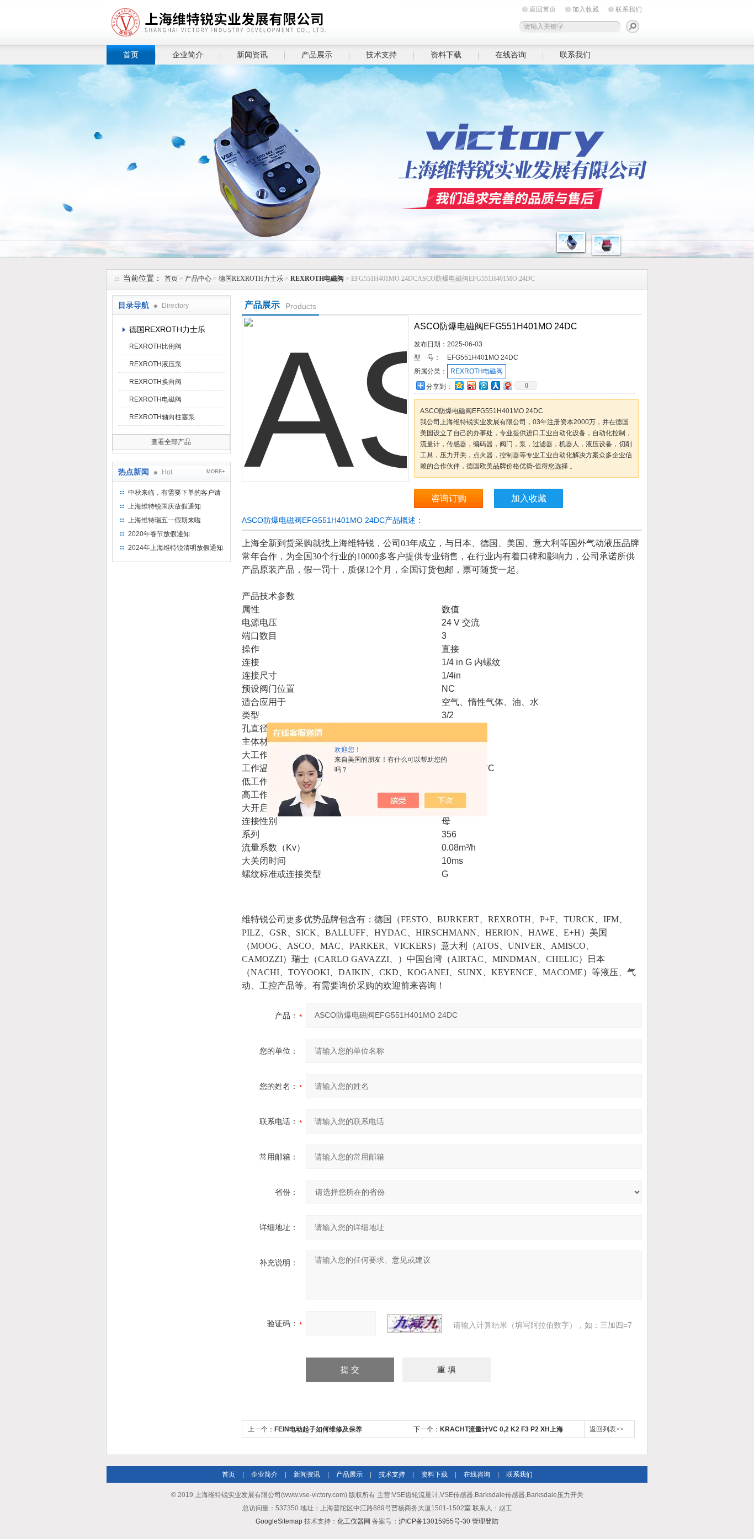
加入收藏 (585, 9)
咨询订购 (448, 498)
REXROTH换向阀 (155, 382)
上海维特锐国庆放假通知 (164, 506)
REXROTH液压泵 (155, 364)
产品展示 (316, 54)
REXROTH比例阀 (155, 346)
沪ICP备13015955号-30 (434, 1521)
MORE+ (215, 471)
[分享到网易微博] (507, 385)
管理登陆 (485, 1521)
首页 (131, 54)
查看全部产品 (171, 442)
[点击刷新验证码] (414, 1323)
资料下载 (446, 54)
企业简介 (187, 54)
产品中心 (198, 278)
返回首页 (542, 9)
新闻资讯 (252, 54)
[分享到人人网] (495, 385)
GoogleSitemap (279, 1521)
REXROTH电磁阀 (155, 399)
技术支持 (381, 54)
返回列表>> (607, 1429)
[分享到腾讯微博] (483, 385)
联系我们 (628, 9)
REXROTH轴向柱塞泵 (162, 417)
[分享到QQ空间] (459, 385)
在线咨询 (510, 54)
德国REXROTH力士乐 (251, 278)
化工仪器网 (353, 1521)
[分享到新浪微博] (471, 385)
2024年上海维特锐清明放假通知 (175, 548)
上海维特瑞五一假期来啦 (164, 520)
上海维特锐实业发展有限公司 (278, 20)
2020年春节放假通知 (159, 534)
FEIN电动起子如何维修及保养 (318, 1429)
